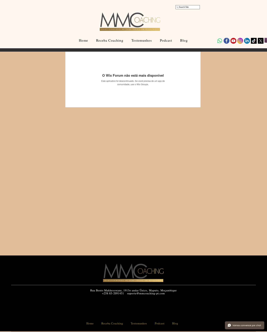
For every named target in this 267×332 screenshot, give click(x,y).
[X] (261, 41)
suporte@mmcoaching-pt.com (146, 293)
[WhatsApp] (220, 41)
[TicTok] (254, 41)
